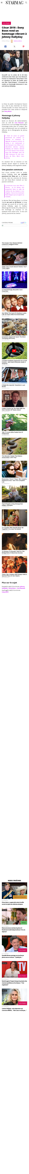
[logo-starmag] (14, 2)
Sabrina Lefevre (18, 41)
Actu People (22, 950)
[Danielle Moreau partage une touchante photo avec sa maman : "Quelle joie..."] (14, 943)
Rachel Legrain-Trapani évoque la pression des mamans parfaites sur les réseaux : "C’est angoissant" (14, 983)
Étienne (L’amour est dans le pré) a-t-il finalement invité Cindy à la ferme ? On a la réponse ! (13, 930)
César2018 (5, 592)
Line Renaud (19, 123)
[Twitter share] (14, 46)
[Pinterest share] (23, 46)
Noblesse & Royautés (20, 897)
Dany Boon (8, 111)
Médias (24, 922)
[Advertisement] (14, 17)
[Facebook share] (5, 46)
